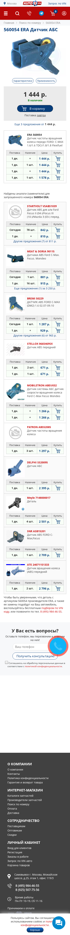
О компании (15, 769)
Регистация (14, 852)
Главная (9, 22)
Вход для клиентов (19, 848)
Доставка (13, 813)
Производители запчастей (24, 800)
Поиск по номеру (18, 804)
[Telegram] (41, 14)
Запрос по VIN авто (19, 861)
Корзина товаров (18, 865)
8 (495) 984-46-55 (27, 886)
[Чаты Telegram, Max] (58, 922)
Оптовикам (14, 830)
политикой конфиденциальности (43, 666)
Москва (12, 3)
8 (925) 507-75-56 (27, 890)
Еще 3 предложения (35, 124)
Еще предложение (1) (35, 288)
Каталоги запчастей (20, 795)
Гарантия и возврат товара (25, 782)
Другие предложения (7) (35, 241)
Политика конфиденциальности (28, 778)
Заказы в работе (18, 856)
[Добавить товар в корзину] (58, 158)
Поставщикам (16, 826)
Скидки (12, 834)
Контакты (13, 774)
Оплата (12, 808)
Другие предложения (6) (35, 335)
